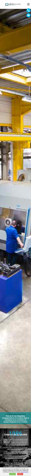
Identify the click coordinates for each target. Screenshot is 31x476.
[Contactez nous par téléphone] (28, 10)
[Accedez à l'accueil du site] (13, 4)
